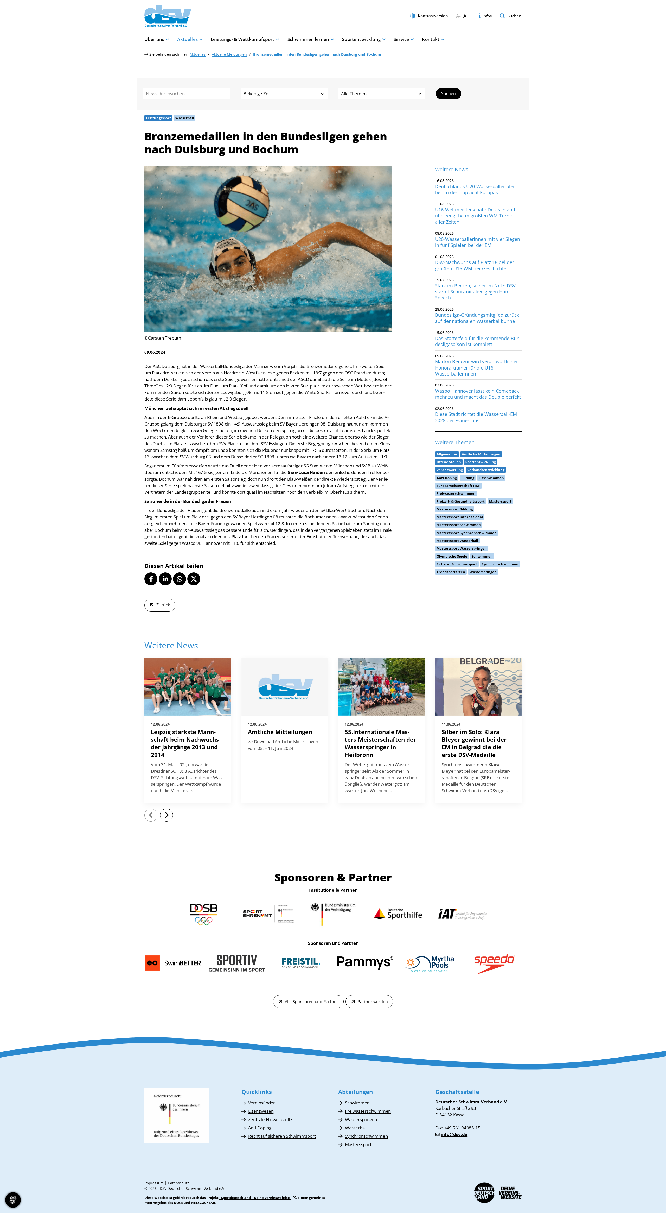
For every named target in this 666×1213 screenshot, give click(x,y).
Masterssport (358, 1144)
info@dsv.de (454, 1134)
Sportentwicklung (361, 39)
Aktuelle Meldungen (229, 54)
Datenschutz (178, 1182)
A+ (466, 16)
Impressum (154, 1182)
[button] (150, 578)
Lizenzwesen (261, 1111)
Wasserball (356, 1128)
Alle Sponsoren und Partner (311, 1001)
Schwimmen (357, 1103)
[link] (188, 731)
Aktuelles (187, 39)
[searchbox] (186, 93)
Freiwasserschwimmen (368, 1111)
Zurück (163, 605)
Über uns (154, 39)
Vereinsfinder (261, 1103)
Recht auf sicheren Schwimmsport (282, 1136)
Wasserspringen (361, 1119)
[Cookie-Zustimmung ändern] (13, 1200)
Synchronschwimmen (366, 1136)
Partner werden (372, 1001)
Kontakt (430, 39)
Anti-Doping (259, 1128)
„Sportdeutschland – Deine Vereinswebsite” (255, 1197)
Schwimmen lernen (308, 39)
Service (401, 39)
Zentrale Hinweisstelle (270, 1119)
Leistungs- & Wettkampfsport (242, 39)
